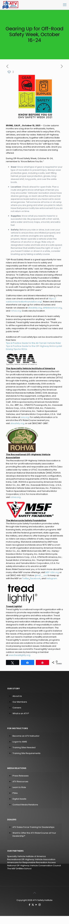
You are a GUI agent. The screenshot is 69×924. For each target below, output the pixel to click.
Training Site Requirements (26, 753)
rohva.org (16, 310)
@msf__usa (41, 575)
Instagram (51, 578)
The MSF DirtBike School (19, 868)
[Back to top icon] (34, 892)
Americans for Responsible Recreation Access (31, 862)
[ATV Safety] (10, 5)
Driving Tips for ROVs (16, 349)
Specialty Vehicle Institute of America (26, 856)
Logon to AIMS (20, 741)
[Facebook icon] (29, 904)
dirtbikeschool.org (52, 307)
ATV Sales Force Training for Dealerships (33, 827)
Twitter (25, 578)
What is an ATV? (21, 713)
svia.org (25, 417)
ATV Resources (20, 781)
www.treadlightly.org (19, 655)
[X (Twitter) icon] (33, 904)
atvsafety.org (35, 307)
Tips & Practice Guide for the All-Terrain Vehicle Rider (33, 343)
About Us (17, 696)
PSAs (15, 793)
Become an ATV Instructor (26, 735)
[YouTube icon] (36, 904)
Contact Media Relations (25, 804)
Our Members (20, 701)
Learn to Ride (19, 787)
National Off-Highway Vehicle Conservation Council (34, 865)
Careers (17, 707)
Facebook (35, 578)
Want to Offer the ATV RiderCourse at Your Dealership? (34, 834)
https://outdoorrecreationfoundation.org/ (31, 300)
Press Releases (21, 775)
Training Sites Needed (24, 747)
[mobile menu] (64, 5)
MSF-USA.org (52, 572)
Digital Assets (19, 798)
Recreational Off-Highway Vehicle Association (31, 859)
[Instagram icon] (39, 904)
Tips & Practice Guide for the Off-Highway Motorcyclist (34, 346)
